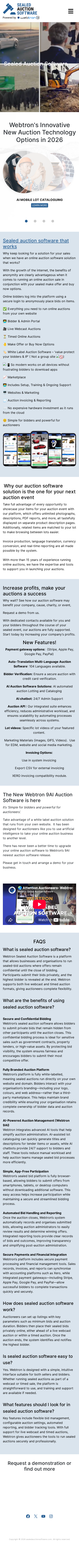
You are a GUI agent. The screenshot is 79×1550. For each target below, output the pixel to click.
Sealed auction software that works (36, 243)
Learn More (39, 205)
